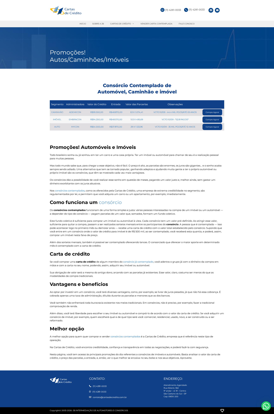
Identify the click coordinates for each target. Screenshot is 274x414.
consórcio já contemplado (138, 261)
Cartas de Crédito (120, 23)
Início (82, 23)
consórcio (110, 202)
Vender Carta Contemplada (156, 23)
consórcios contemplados (70, 190)
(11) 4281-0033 (197, 9)
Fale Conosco (187, 23)
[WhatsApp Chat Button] (266, 406)
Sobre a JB (98, 23)
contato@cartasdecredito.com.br (110, 397)
